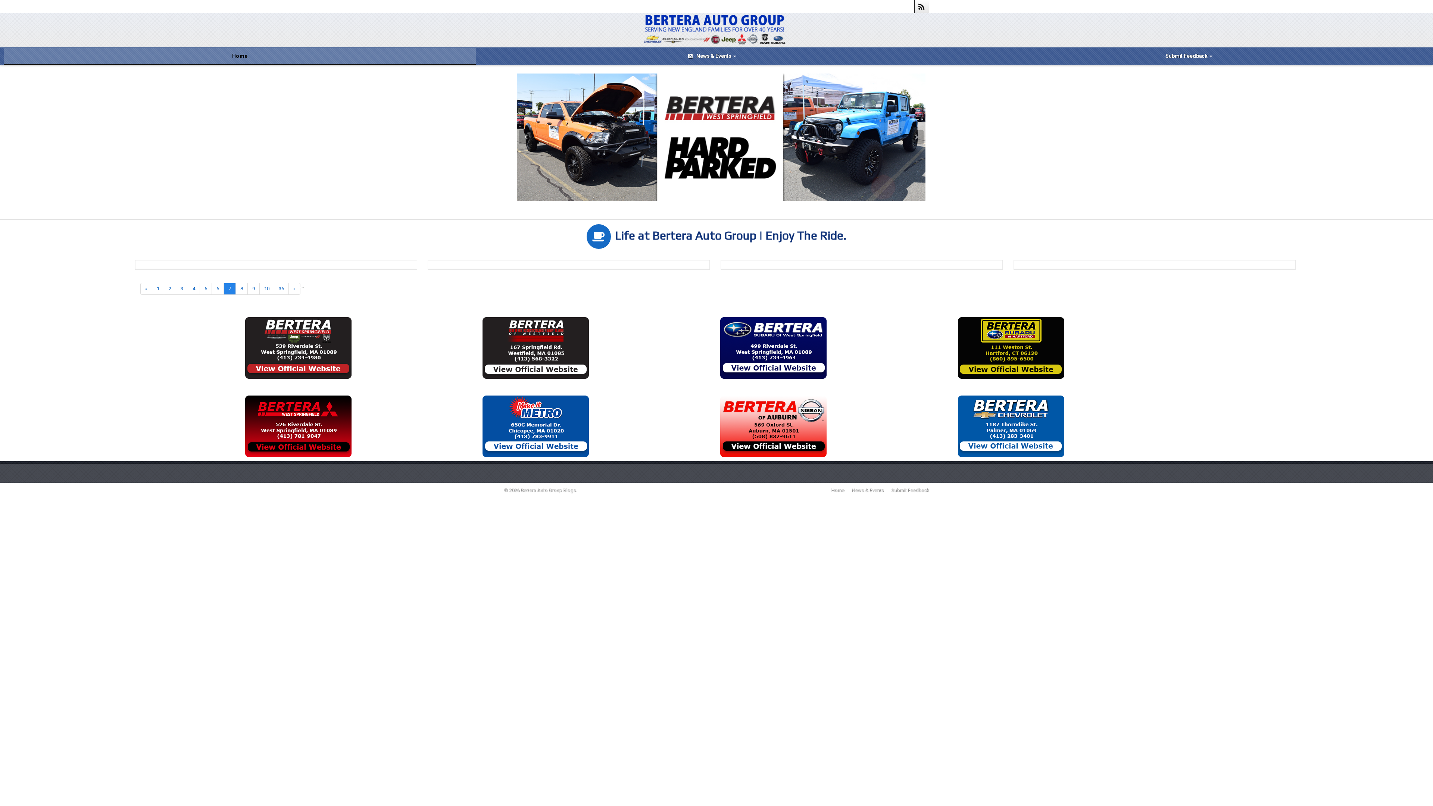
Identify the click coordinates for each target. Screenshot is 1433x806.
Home (239, 56)
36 (281, 288)
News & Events (714, 56)
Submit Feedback (1187, 56)
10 (266, 288)
